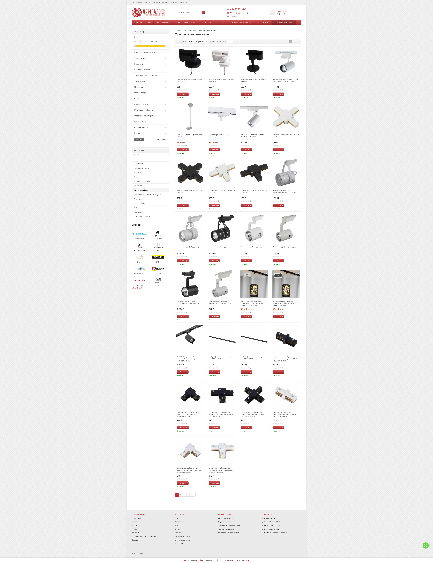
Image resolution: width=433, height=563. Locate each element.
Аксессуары (138, 199)
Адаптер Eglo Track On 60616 (219, 135)
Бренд (137, 133)
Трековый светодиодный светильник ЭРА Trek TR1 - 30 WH (252, 247)
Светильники (163, 22)
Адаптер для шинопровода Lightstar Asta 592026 (222, 80)
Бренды (135, 540)
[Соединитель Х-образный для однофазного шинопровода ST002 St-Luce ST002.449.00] (254, 395)
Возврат (135, 529)
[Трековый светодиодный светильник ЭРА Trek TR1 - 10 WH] (222, 284)
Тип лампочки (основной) (145, 75)
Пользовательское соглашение (144, 536)
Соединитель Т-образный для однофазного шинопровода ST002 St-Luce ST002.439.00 (221, 414)
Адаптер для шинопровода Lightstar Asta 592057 (253, 80)
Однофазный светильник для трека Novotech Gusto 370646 (253, 136)
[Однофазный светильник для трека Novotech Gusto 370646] (254, 117)
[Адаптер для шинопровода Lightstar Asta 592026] (222, 62)
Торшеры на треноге (226, 529)
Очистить (161, 139)
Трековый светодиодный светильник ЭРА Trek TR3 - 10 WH (188, 247)
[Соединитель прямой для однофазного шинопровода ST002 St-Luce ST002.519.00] (286, 395)
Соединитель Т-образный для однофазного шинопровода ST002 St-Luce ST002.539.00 (221, 470)
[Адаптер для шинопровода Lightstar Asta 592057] (254, 62)
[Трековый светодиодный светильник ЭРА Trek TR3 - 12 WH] (286, 173)
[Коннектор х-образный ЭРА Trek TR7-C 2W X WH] (286, 117)
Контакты (183, 2)
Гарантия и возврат (169, 2)
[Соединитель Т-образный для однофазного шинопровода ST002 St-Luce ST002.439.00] (222, 395)
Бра (149, 22)
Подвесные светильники (227, 522)
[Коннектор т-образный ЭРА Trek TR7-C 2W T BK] (254, 173)
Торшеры (207, 22)
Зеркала (137, 207)
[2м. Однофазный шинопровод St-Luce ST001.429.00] (254, 339)
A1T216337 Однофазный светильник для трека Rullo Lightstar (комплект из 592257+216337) (190, 359)
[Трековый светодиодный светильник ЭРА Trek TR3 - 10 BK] (222, 228)
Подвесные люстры (225, 518)
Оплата (147, 2)
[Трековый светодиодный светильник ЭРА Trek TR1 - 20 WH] (286, 228)
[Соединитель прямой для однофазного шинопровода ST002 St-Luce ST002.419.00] (286, 339)
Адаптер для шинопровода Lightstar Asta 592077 (190, 80)
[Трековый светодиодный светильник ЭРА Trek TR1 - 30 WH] (254, 228)
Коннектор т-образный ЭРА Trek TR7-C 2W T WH (222, 191)
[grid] (290, 41)
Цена (136, 37)
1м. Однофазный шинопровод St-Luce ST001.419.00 (221, 358)
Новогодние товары (142, 216)
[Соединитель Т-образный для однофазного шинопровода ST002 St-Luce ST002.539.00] (222, 450)
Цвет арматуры (141, 121)
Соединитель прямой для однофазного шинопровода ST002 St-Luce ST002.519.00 (285, 414)
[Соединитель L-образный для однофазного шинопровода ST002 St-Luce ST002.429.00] (190, 395)
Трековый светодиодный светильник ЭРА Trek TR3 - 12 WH (284, 191)
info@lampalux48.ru (271, 529)
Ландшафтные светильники (228, 533)
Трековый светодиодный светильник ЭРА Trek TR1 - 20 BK (188, 302)
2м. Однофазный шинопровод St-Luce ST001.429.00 (252, 358)
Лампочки (263, 22)
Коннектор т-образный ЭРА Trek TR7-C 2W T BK (254, 191)
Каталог (141, 150)
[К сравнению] (199, 94)
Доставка (156, 2)
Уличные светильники (241, 22)
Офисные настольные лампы (229, 525)
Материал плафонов (143, 110)
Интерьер (138, 87)
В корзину (183, 94)
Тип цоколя (139, 81)
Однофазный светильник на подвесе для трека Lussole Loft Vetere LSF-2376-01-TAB (284, 303)
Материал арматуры (143, 116)
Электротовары (140, 203)
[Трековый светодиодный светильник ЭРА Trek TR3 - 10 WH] (190, 228)
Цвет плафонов (141, 104)
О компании (137, 2)
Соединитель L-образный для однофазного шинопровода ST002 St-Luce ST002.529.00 (189, 470)
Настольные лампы (186, 22)
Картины (137, 212)
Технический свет (284, 22)
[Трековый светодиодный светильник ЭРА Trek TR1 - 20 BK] (190, 284)
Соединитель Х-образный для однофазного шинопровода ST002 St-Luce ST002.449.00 (253, 414)
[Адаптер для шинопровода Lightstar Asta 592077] (190, 62)
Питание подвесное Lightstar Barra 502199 (189, 136)
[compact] (297, 41)
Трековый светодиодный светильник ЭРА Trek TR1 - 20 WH (284, 247)
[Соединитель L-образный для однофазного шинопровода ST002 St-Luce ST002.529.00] (190, 450)
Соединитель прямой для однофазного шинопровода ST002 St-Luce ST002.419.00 (285, 359)
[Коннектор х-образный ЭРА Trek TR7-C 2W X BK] (190, 173)
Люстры (138, 22)
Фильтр (140, 31)
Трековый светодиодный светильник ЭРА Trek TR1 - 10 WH (220, 302)
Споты (220, 22)
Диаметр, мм (140, 58)
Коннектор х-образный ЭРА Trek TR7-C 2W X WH (286, 136)
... (298, 22)
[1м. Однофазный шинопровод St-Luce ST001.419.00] (222, 339)
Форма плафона (141, 93)
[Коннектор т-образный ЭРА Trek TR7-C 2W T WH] (222, 173)
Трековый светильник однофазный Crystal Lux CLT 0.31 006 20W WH (285, 80)
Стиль (137, 98)
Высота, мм (139, 64)
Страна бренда (141, 127)
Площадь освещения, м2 (145, 52)
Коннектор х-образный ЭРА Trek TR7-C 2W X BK (190, 191)
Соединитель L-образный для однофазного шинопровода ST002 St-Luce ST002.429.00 (189, 414)
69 (189, 495)
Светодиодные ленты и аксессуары (147, 194)
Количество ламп (142, 70)
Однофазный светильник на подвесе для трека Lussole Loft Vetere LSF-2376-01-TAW (252, 303)
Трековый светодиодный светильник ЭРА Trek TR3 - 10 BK (220, 247)
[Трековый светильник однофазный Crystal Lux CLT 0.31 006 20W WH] (286, 62)
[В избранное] (202, 94)
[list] (294, 41)
